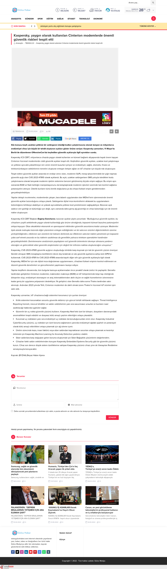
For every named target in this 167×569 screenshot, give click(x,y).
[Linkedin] (26, 552)
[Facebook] (13, 552)
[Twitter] (17, 552)
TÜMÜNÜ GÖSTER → (148, 26)
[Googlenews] (39, 552)
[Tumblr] (48, 552)
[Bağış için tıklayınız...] (64, 125)
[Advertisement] (64, 364)
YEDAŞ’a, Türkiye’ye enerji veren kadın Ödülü (102, 467)
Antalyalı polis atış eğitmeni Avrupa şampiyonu (60, 26)
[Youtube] (30, 552)
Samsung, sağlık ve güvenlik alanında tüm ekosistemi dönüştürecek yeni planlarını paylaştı (24, 470)
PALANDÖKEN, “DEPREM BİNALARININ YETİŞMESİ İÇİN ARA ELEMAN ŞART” (27, 510)
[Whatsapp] (44, 552)
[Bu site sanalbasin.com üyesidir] (7, 568)
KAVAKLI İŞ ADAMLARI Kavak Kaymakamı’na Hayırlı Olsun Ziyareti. (62, 510)
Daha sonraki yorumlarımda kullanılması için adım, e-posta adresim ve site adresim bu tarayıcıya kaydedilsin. (57, 411)
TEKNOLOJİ (29, 43)
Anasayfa (19, 43)
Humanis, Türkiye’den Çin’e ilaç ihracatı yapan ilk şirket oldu (63, 467)
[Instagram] (22, 552)
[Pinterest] (35, 552)
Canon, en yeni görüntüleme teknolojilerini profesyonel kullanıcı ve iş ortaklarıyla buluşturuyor (101, 510)
